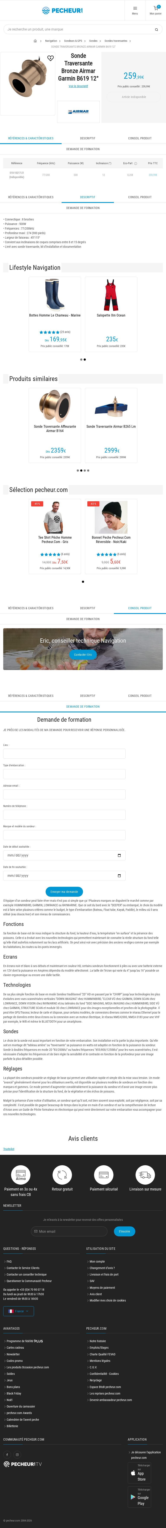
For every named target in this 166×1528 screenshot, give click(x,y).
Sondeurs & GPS (73, 40)
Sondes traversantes (116, 40)
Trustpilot (8, 1149)
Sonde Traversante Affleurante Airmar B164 (55, 428)
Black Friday (14, 1393)
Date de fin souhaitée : (15, 867)
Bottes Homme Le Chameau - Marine (55, 315)
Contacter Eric (83, 654)
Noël (9, 1400)
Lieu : (6, 745)
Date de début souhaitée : (16, 846)
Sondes (93, 40)
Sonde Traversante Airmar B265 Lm (111, 426)
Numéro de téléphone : (15, 806)
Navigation (51, 40)
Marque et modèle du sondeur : (19, 826)
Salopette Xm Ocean (111, 315)
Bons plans (13, 1387)
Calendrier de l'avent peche (23, 1419)
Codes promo (15, 1361)
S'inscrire (124, 1231)
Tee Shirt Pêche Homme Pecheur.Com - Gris (55, 539)
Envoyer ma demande (64, 891)
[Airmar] (78, 112)
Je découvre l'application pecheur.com (146, 1455)
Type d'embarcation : (14, 765)
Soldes (11, 1373)
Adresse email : (11, 785)
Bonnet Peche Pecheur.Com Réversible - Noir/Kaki (111, 539)
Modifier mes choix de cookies (108, 1300)
